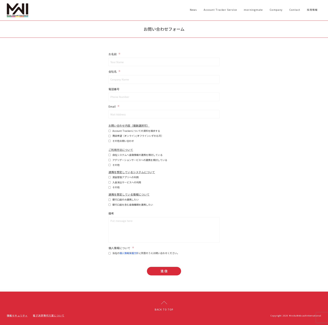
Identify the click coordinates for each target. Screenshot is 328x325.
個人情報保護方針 (129, 253)
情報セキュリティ (17, 315)
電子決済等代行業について (48, 315)
